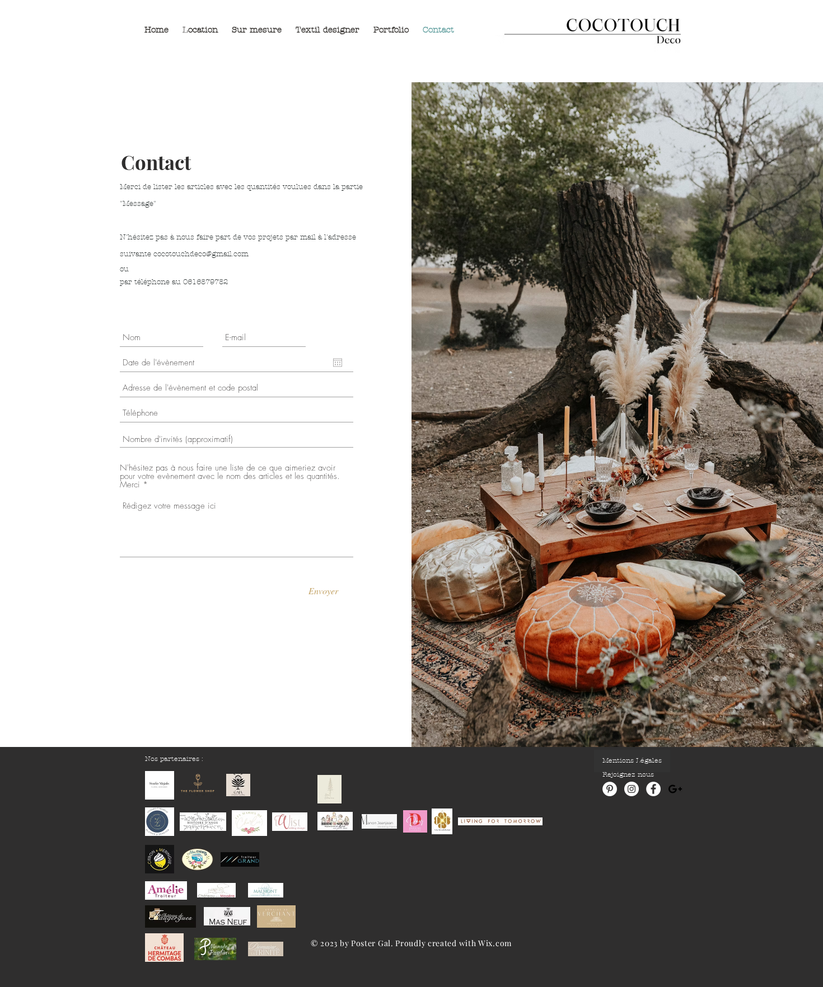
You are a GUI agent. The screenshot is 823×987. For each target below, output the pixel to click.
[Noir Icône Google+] (675, 789)
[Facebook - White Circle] (653, 789)
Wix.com (495, 943)
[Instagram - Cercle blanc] (631, 789)
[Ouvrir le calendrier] (337, 362)
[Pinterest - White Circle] (609, 789)
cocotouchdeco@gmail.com (201, 254)
